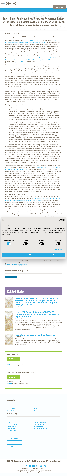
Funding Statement (40, 423)
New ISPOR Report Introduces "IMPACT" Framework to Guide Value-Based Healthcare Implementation (37, 314)
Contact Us (37, 411)
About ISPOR (11, 409)
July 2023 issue (20, 62)
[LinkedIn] (26, 466)
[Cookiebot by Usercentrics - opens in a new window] (58, 220)
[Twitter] (33, 466)
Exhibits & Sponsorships (41, 409)
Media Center (11, 411)
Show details (58, 249)
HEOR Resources (29, 16)
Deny (12, 255)
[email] (22, 466)
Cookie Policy (11, 428)
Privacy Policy (38, 426)
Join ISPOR (14, 446)
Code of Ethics (11, 426)
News (37, 16)
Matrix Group (43, 472)
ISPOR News (44, 16)
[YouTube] (37, 466)
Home (21, 16)
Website (7, 265)
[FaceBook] (30, 466)
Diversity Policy (11, 430)
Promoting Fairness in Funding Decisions (35, 334)
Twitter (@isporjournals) (19, 265)
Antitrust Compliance (13, 424)
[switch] (25, 243)
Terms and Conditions (41, 428)
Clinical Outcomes (11, 277)
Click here (9, 365)
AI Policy (9, 423)
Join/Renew (59, 7)
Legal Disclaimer (39, 424)
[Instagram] (41, 466)
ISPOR (33, 468)
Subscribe (13, 359)
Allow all (54, 255)
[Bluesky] (45, 466)
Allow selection (33, 255)
